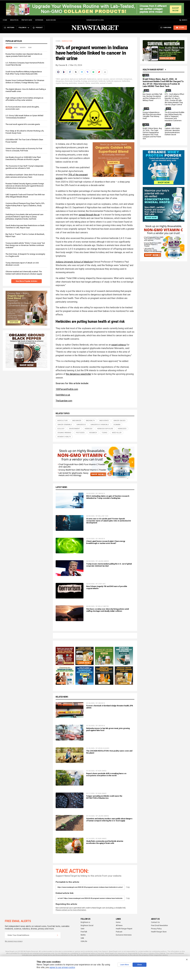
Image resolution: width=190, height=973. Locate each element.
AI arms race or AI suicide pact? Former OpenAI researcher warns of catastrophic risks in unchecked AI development (108, 521)
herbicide (102, 81)
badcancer (74, 79)
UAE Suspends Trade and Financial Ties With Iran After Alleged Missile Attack (25, 196)
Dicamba (76, 81)
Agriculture (67, 41)
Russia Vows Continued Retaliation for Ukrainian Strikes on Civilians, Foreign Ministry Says (25, 81)
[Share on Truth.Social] (88, 72)
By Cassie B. (62, 65)
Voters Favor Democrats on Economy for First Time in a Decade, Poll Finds (24, 149)
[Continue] (57, 935)
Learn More (124, 965)
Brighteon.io (85, 922)
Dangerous (128, 79)
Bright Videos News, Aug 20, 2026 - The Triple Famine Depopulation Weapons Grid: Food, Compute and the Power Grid (152, 133)
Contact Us (155, 922)
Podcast (119, 932)
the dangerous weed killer (78, 374)
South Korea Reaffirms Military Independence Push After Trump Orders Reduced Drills (24, 73)
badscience (91, 79)
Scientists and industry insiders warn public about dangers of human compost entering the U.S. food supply (109, 820)
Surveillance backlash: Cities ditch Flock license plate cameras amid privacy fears (25, 176)
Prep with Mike (26, 20)
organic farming (62, 83)
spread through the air (89, 214)
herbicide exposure (113, 81)
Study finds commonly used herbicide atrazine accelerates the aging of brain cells (104, 842)
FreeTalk (84, 932)
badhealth (82, 79)
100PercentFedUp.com (67, 389)
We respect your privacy (14, 941)
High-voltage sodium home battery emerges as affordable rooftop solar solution (24, 99)
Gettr (82, 929)
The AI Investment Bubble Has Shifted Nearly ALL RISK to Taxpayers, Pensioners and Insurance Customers (174, 116)
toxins (87, 83)
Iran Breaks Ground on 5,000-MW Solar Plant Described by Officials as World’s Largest (23, 158)
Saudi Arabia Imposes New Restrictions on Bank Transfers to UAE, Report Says (25, 226)
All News (119, 925)
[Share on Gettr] (99, 72)
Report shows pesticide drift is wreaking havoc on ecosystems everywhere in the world (106, 775)
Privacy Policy (156, 929)
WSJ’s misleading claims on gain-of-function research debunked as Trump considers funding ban (107, 497)
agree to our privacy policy (62, 967)
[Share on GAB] (94, 72)
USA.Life (84, 941)
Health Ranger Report (153, 69)
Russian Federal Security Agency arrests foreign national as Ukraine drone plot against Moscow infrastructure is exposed (25, 186)
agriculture (65, 79)
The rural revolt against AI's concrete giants (23, 124)
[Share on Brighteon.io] (64, 72)
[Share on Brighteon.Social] (58, 72)
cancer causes (103, 79)
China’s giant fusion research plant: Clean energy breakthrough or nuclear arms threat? (105, 542)
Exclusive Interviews (124, 935)
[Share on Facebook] (70, 72)
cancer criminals (116, 79)
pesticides (73, 83)
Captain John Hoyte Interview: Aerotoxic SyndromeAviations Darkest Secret (172, 131)
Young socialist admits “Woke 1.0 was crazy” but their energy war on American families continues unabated (25, 245)
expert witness (118, 344)
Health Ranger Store (158, 932)
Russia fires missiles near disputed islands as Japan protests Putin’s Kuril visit (24, 55)
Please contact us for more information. (71, 910)
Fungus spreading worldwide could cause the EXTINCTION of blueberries (104, 797)
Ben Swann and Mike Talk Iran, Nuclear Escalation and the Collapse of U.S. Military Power (152, 97)
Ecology (84, 81)
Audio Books (51, 20)
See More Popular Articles (26, 281)
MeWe (83, 935)
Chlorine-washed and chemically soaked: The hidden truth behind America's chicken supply (24, 272)
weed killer (95, 83)
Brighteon (14, 20)
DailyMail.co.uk (63, 395)
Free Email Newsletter (159, 925)
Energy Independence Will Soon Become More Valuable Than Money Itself (152, 115)
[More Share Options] (105, 72)
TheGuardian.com (64, 400)
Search (184, 20)
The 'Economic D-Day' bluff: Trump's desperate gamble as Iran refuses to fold (24, 167)
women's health (106, 83)
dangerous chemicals (64, 81)
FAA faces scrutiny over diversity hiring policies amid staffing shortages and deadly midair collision (107, 610)
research (81, 83)
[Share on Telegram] (82, 72)
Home (5, 20)
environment (93, 81)
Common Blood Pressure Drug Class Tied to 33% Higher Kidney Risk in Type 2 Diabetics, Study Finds (25, 205)
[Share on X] (76, 72)
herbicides (126, 81)
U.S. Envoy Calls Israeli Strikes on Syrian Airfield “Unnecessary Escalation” (24, 116)
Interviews (39, 20)
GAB (82, 938)
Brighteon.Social (87, 925)
